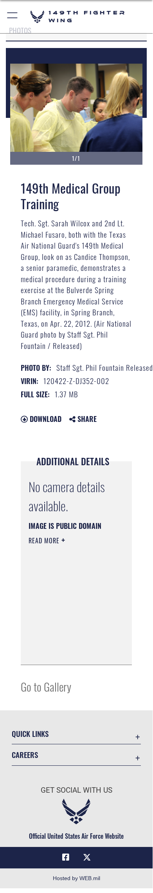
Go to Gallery (46, 686)
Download (44, 419)
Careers (25, 754)
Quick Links (30, 733)
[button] (12, 16)
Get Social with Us (76, 790)
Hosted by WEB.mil (76, 878)
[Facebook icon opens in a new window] (66, 857)
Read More (45, 540)
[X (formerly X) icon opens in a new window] (87, 857)
